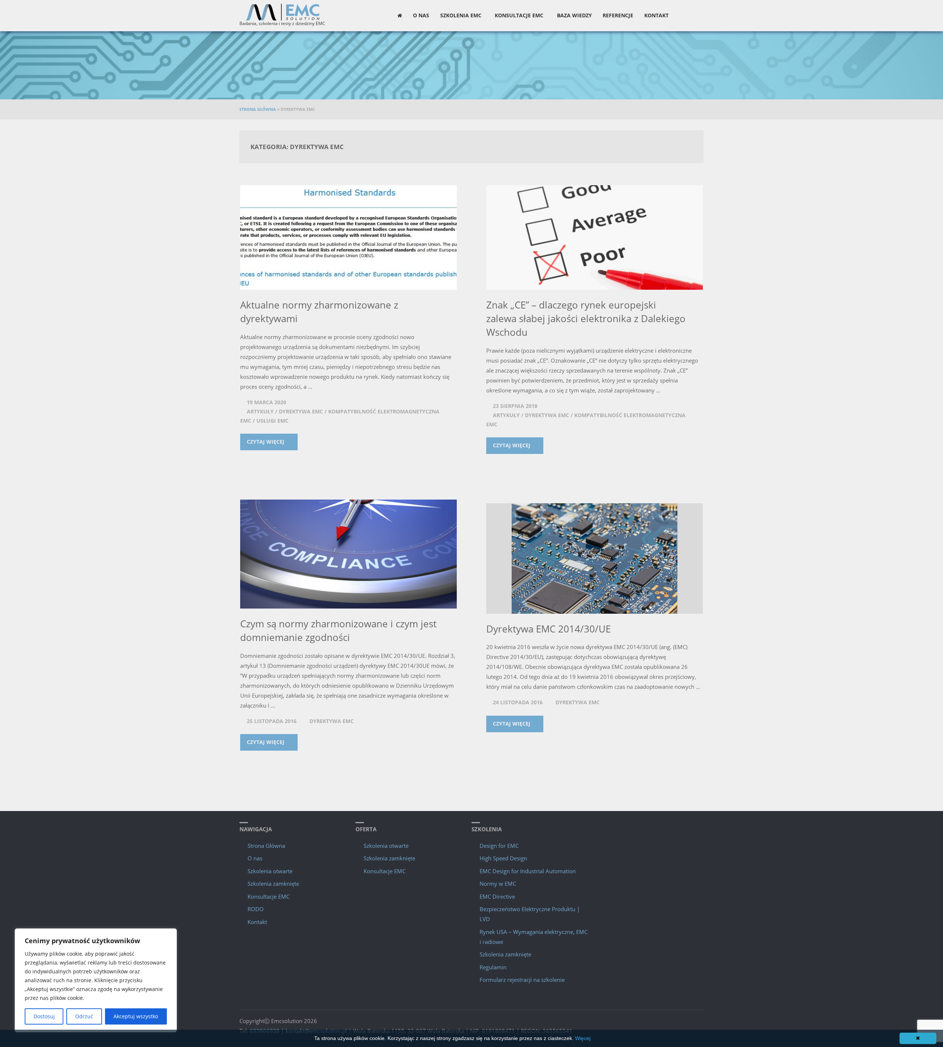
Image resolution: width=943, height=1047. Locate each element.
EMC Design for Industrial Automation (528, 871)
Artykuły (260, 411)
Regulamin (493, 967)
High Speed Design (503, 858)
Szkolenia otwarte (270, 871)
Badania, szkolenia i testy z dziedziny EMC (282, 23)
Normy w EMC (498, 883)
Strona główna (257, 109)
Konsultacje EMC (269, 896)
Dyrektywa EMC (301, 411)
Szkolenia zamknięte (273, 883)
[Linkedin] (698, 15)
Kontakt (257, 922)
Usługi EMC (272, 420)
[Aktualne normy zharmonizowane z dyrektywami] (348, 237)
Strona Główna (266, 845)
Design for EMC (499, 845)
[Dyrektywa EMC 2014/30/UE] (594, 558)
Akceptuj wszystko (135, 1016)
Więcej (582, 1038)
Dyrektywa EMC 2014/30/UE (548, 628)
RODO (256, 909)
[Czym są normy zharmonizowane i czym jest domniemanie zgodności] (348, 554)
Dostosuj (44, 1016)
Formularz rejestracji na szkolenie (522, 979)
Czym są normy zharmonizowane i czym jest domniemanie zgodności (338, 630)
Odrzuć (84, 1016)
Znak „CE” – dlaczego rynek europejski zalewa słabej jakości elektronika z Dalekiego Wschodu (586, 318)
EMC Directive (497, 896)
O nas (255, 858)
